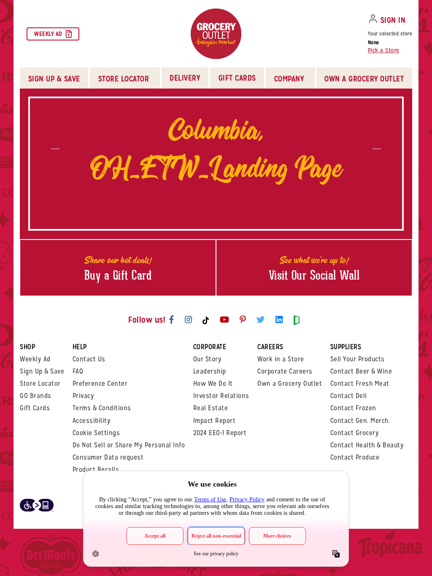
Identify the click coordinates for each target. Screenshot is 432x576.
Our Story (207, 359)
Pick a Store (384, 50)
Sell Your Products (357, 359)
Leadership (209, 371)
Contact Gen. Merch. (360, 420)
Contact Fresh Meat (359, 383)
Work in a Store (280, 359)
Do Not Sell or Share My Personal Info (129, 445)
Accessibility (92, 420)
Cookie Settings (96, 432)
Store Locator (40, 383)
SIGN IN (393, 20)
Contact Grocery (354, 432)
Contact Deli (348, 395)
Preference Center (100, 383)
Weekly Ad (48, 34)
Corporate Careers (285, 371)
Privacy (83, 395)
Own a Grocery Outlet (289, 383)
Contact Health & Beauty (367, 445)
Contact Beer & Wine (361, 371)
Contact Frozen (353, 408)
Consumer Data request (108, 457)
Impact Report (214, 420)
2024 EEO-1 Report (220, 432)
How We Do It (213, 383)
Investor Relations (221, 395)
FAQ (78, 371)
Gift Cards (237, 78)
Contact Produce (355, 457)
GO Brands (35, 395)
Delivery (185, 78)
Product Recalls (96, 469)
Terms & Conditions (102, 408)
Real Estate (210, 408)
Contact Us (89, 359)
